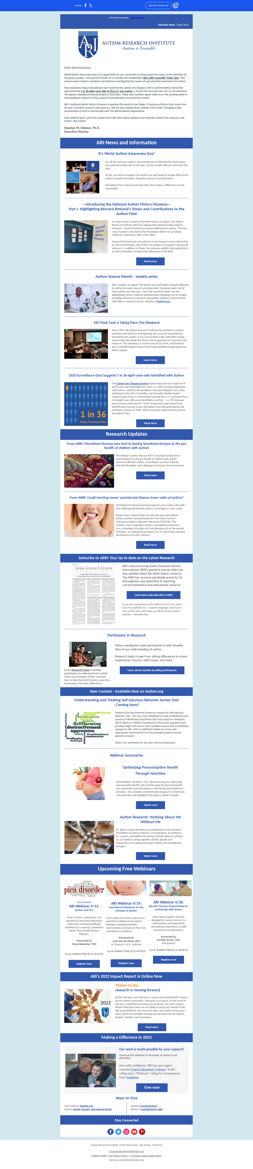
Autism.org (163, 301)
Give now (152, 1088)
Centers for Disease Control (132, 383)
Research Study (81, 670)
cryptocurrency (149, 1106)
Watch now (150, 805)
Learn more (150, 360)
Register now (126, 963)
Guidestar (132, 1077)
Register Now (84, 963)
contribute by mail (151, 1109)
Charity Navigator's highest (148, 1069)
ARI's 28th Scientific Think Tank (161, 78)
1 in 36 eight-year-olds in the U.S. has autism (106, 91)
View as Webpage (137, 18)
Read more (150, 261)
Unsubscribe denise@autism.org (126, 1151)
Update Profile (99, 1155)
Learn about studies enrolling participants (152, 670)
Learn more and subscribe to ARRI (154, 595)
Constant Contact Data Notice (146, 1155)
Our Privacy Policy (118, 1155)
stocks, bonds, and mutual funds (92, 1109)
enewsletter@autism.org (131, 1160)
